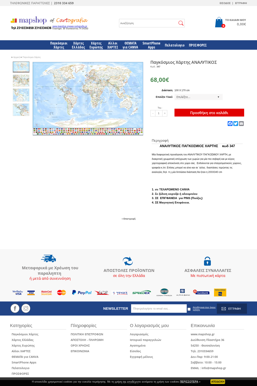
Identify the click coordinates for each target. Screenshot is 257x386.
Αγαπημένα (138, 345)
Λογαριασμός (139, 334)
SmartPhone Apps (23, 362)
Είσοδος (135, 351)
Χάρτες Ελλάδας (22, 340)
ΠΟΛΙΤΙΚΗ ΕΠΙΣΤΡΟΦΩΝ (87, 334)
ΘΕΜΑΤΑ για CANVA (24, 357)
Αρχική (16, 57)
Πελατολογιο (20, 368)
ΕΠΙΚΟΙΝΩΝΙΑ (80, 351)
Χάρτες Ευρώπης (22, 345)
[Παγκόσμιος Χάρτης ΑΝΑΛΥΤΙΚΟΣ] (88, 134)
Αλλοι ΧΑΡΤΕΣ (20, 351)
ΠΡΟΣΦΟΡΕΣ (19, 374)
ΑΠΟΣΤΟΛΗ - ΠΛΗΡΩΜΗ (87, 340)
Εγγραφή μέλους (141, 357)
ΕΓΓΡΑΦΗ (241, 3)
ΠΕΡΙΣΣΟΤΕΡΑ (189, 381)
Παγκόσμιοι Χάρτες (31, 57)
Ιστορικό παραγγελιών (145, 340)
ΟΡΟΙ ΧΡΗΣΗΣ (80, 345)
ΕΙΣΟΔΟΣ (225, 3)
